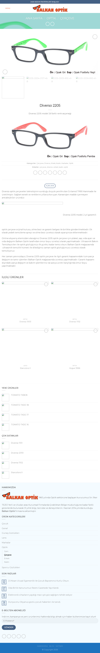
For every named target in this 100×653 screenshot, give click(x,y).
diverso (50, 167)
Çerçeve (67, 18)
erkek (56, 167)
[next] (93, 54)
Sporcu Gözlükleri (11, 567)
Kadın (58, 163)
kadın (61, 167)
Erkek (53, 163)
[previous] (7, 54)
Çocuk (5, 523)
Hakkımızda (42, 646)
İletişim (59, 646)
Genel (5, 528)
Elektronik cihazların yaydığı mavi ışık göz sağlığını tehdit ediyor (40, 595)
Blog (51, 646)
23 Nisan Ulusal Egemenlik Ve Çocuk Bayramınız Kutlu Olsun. (38, 581)
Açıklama (50, 186)
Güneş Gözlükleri (10, 533)
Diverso (47, 163)
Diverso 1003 (25, 322)
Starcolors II (25, 368)
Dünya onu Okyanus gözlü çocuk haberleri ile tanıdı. (34, 602)
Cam (6, 551)
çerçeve (43, 167)
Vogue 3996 (74, 368)
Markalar (64, 163)
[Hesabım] (97, 8)
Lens (4, 538)
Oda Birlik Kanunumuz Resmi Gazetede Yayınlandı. (33, 588)
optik (66, 167)
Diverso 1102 (74, 322)
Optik (51, 18)
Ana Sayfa (34, 18)
